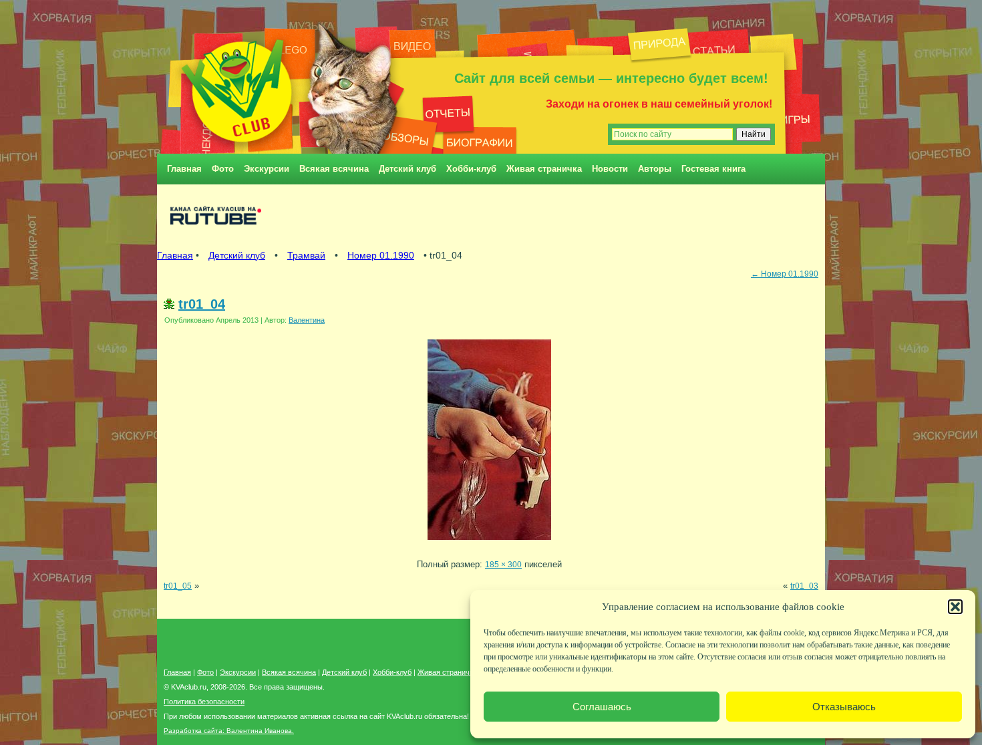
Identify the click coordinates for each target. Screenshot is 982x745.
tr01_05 (178, 585)
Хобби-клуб (471, 169)
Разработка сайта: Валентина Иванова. (229, 730)
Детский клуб (407, 169)
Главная (184, 169)
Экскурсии (266, 169)
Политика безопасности (204, 702)
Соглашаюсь (601, 706)
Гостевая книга (713, 169)
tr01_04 (201, 304)
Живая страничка (544, 169)
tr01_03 (804, 585)
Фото (223, 169)
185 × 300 (503, 564)
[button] (955, 606)
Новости (610, 169)
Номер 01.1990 (380, 255)
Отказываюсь (844, 706)
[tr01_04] (489, 543)
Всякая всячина (334, 169)
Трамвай (306, 255)
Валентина (307, 320)
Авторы (654, 169)
